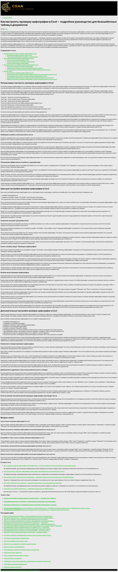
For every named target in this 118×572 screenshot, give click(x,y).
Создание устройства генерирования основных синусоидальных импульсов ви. (27, 535)
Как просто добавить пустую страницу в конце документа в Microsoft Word (26, 519)
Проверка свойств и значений (12, 567)
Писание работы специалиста (13, 558)
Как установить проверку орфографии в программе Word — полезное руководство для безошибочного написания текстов (40, 465)
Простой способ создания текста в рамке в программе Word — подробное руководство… (30, 524)
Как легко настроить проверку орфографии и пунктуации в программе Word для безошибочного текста (34, 471)
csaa (6, 29)
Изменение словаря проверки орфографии (20, 66)
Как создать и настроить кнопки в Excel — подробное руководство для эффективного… (29, 488)
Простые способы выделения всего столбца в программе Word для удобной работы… (29, 521)
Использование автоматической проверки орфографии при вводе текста (28, 69)
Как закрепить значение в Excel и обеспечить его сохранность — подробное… (26, 522)
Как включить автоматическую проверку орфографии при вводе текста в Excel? (30, 77)
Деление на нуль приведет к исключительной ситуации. (20, 544)
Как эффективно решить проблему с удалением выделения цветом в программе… (30, 501)
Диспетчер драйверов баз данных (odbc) (16, 541)
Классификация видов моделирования (15, 564)
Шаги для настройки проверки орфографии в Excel (19, 58)
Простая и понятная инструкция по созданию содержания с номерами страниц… (27, 529)
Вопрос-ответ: (8, 71)
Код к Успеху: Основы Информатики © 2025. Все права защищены (20, 570)
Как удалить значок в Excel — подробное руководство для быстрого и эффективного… (29, 518)
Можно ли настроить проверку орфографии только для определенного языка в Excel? (32, 74)
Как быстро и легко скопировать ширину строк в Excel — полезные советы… (26, 532)
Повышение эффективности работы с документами (22, 57)
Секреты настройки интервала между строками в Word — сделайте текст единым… (30, 498)
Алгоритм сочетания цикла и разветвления (16, 538)
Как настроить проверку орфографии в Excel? (20, 73)
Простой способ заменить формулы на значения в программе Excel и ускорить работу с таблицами (33, 526)
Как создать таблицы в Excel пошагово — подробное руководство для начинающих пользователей (32, 483)
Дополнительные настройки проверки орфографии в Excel (21, 65)
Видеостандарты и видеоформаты (14, 547)
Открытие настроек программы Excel (18, 60)
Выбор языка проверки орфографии (18, 63)
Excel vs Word (8, 17)
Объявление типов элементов (13, 552)
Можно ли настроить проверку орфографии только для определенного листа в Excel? (32, 79)
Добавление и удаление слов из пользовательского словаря (25, 68)
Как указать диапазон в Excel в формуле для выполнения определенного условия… (30, 505)
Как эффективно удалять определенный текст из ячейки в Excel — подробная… (27, 527)
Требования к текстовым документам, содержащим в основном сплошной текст (27, 561)
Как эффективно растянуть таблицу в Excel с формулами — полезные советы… (27, 530)
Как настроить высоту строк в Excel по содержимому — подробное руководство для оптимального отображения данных (39, 477)
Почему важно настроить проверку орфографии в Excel (20, 53)
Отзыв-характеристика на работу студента (16, 555)
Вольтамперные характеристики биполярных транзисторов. (21, 549)
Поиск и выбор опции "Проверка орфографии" (21, 61)
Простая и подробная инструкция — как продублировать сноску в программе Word (28, 516)
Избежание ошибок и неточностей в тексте (19, 55)
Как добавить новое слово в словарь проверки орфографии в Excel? (27, 76)
